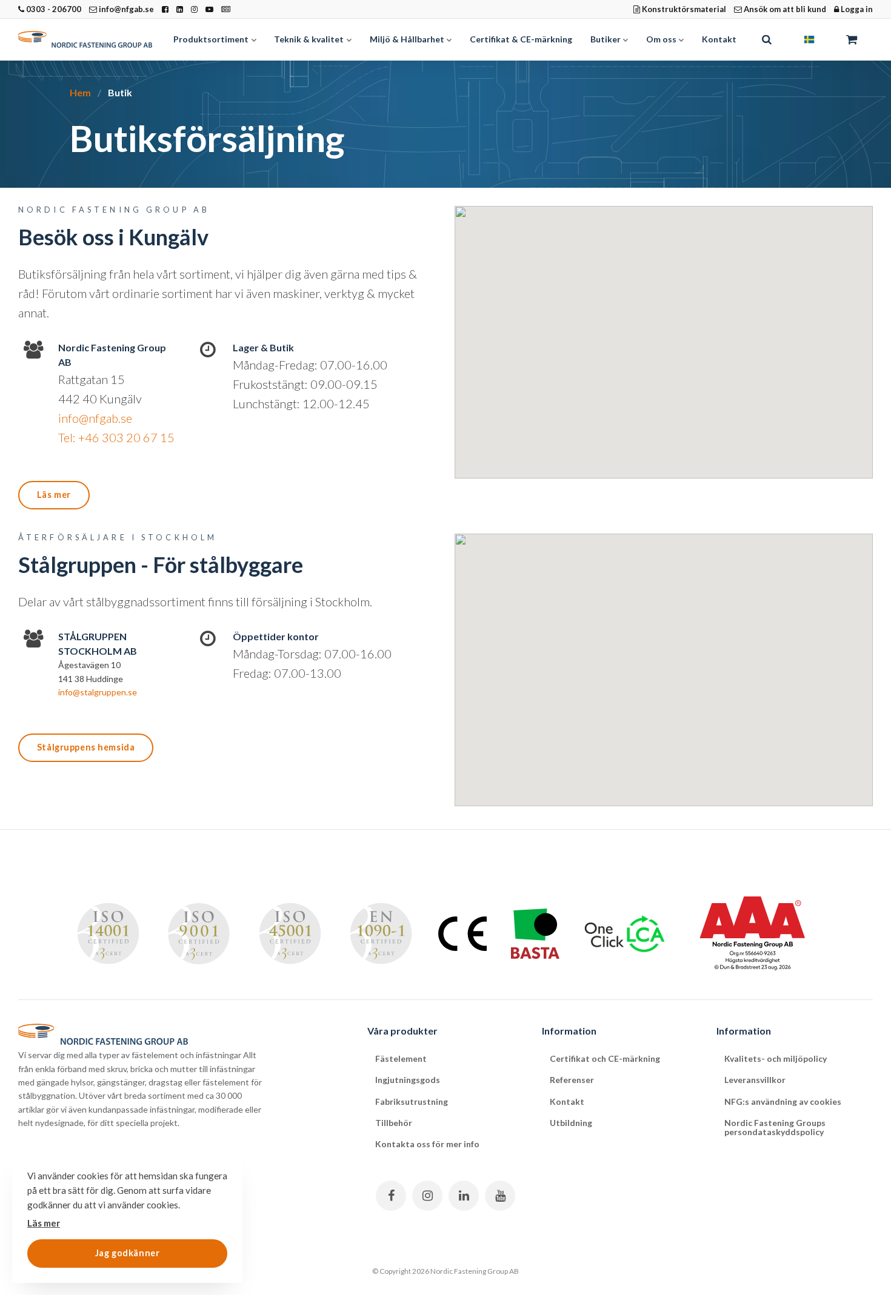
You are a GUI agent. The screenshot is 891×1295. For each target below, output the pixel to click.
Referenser (572, 1080)
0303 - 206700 (52, 9)
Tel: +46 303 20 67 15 (116, 437)
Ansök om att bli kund (784, 9)
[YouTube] (500, 1196)
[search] (767, 39)
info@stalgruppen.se (97, 692)
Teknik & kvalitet (309, 39)
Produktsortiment (211, 39)
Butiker (606, 39)
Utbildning (571, 1123)
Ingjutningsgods (407, 1080)
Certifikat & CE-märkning (521, 39)
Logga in (856, 9)
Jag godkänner (127, 1253)
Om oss (662, 39)
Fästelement (401, 1058)
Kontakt (719, 39)
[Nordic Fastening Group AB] (85, 39)
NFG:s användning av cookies (782, 1101)
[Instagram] (427, 1196)
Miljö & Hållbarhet (408, 39)
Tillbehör (393, 1123)
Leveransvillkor (755, 1080)
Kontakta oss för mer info (427, 1144)
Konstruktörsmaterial (683, 9)
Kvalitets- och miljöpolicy (775, 1058)
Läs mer (54, 494)
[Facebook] (391, 1196)
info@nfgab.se (125, 9)
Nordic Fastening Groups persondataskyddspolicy (775, 1127)
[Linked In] (464, 1196)
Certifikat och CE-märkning (605, 1058)
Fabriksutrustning (411, 1101)
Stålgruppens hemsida (86, 747)
